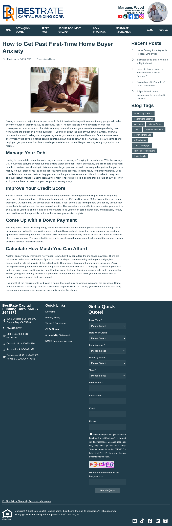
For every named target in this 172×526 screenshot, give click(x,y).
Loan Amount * (97, 345)
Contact (164, 30)
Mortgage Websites (25, 514)
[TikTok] (125, 17)
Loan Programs (99, 30)
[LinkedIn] (136, 17)
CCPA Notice (52, 329)
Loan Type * (95, 320)
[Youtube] (120, 17)
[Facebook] (130, 17)
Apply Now (45, 30)
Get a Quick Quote (23, 30)
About (151, 30)
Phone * (93, 421)
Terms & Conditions (55, 323)
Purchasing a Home (46, 59)
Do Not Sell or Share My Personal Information (26, 501)
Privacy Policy (52, 317)
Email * (93, 408)
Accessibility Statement (57, 335)
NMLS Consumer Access (58, 341)
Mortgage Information (123, 30)
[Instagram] (141, 17)
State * (92, 370)
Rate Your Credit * (98, 332)
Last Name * (95, 395)
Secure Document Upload (69, 30)
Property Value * (97, 357)
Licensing (50, 311)
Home (8, 30)
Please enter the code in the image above (104, 474)
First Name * (95, 382)
